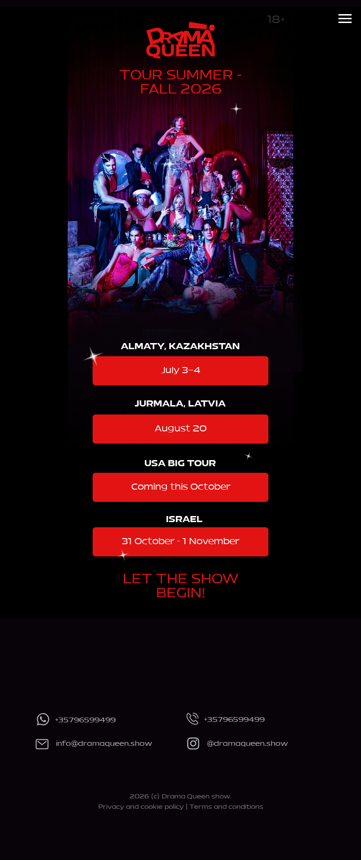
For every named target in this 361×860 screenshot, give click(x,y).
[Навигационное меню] (345, 18)
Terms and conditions (226, 807)
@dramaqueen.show (247, 744)
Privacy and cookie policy (141, 807)
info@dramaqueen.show (104, 744)
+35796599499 (85, 720)
